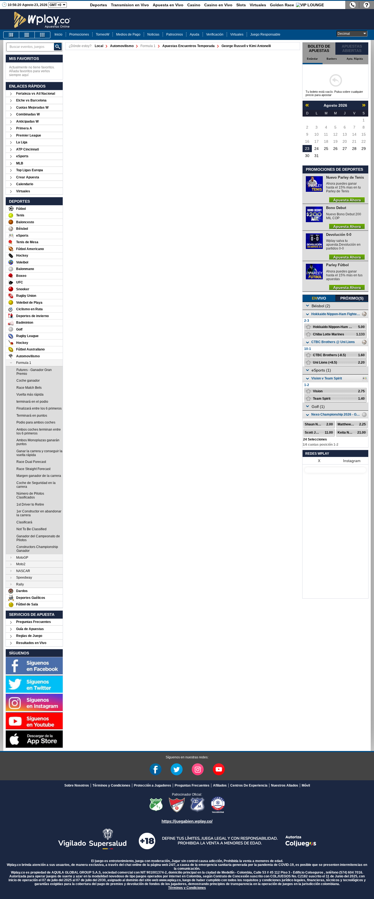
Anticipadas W (27, 121)
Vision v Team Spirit (326, 378)
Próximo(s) (352, 298)
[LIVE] (11, 35)
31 (316, 155)
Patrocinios (174, 34)
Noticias (153, 34)
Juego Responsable (265, 34)
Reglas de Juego (29, 636)
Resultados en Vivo (31, 643)
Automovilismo (122, 46)
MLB (19, 163)
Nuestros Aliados (284, 785)
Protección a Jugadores (152, 785)
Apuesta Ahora (347, 200)
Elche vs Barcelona (31, 100)
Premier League (28, 135)
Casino (193, 5)
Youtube (219, 769)
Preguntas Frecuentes (33, 622)
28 (354, 148)
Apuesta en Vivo (168, 5)
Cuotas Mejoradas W (32, 107)
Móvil (306, 785)
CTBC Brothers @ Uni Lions (333, 342)
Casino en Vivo (218, 5)
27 (345, 148)
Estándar (312, 58)
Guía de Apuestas (30, 629)
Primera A (24, 128)
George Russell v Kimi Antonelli (246, 46)
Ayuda (194, 34)
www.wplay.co (170, 880)
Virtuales (258, 5)
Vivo (319, 298)
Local (99, 46)
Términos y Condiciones (111, 785)
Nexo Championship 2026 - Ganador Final (336, 414)
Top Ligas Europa (29, 170)
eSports (22, 156)
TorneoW (102, 34)
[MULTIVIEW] (42, 35)
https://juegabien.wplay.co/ (187, 821)
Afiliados (220, 785)
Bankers (332, 58)
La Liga (21, 142)
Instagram (352, 461)
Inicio (58, 34)
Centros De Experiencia (248, 785)
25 (326, 148)
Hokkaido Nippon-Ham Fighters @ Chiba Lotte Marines (336, 314)
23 (307, 148)
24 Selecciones (315, 439)
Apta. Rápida (355, 58)
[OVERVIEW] (26, 35)
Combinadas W (28, 114)
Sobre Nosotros (76, 785)
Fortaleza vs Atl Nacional (35, 93)
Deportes (98, 5)
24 (316, 148)
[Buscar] (58, 47)
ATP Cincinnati (27, 149)
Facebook (155, 769)
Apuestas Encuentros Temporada (188, 46)
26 (335, 148)
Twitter (176, 769)
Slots (241, 5)
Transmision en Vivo (130, 5)
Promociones (79, 34)
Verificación (214, 34)
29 (363, 148)
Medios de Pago (128, 34)
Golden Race (282, 5)
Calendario (24, 184)
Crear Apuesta (27, 177)
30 (307, 155)
